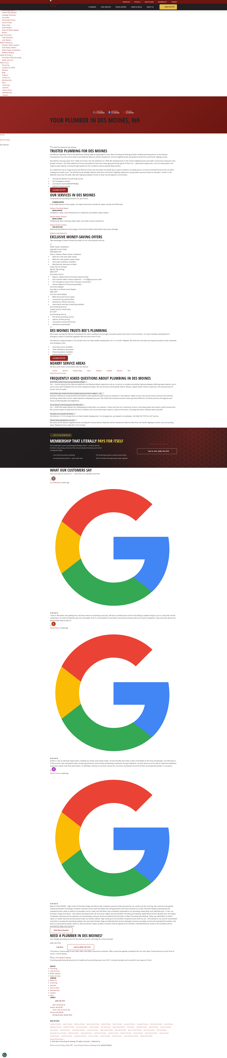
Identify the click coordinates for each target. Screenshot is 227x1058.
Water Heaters (5, 43)
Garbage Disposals (9, 15)
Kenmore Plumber (165, 1027)
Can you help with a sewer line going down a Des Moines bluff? (66, 405)
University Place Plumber (131, 1036)
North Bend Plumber (100, 1033)
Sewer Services (7, 60)
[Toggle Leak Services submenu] (11, 35)
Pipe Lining (6, 25)
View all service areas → (57, 1039)
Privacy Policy (65, 1045)
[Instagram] (53, 964)
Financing (5, 65)
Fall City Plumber (106, 1027)
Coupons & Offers (8, 68)
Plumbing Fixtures (8, 20)
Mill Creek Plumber (149, 1030)
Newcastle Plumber (86, 1033)
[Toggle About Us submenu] (8, 63)
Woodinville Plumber (146, 1036)
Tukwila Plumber (117, 1036)
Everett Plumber (94, 1027)
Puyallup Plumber (113, 1033)
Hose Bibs (5, 17)
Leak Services (5, 35)
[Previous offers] (51, 244)
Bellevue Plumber (79, 1024)
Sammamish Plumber (151, 1033)
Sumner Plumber (93, 1036)
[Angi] (61, 964)
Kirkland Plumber (65, 1030)
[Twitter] (56, 964)
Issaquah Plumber (141, 1027)
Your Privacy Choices (82, 1045)
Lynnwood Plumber (92, 1030)
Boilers (4, 32)
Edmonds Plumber (68, 1027)
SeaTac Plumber (164, 1033)
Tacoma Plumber (105, 1036)
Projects (5, 75)
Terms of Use (55, 1045)
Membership (6, 80)
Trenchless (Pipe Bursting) (11, 57)
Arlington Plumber (55, 1024)
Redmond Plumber (126, 1033)
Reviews (5, 70)
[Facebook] (51, 964)
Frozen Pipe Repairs (9, 12)
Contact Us (6, 77)
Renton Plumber (138, 1033)
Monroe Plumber (162, 1030)
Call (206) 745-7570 (59, 190)
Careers (5, 95)
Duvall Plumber (168, 1024)
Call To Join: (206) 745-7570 (158, 451)
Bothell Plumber (106, 1024)
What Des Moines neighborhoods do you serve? (62, 420)
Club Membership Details (158, 444)
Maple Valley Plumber (106, 1030)
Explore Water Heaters (58, 217)
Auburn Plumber (68, 1024)
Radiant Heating (8, 52)
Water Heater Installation (11, 50)
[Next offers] (51, 327)
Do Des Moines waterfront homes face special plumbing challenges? (68, 382)
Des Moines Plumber (156, 1024)
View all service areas (58, 373)
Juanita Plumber (153, 1027)
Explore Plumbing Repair (59, 208)
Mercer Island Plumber (135, 1030)
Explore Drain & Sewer (58, 225)
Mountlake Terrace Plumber (58, 1033)
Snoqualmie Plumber (80, 1036)
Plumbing (92, 7)
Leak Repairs (6, 40)
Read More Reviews (61, 930)
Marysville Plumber (120, 1030)
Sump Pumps (7, 22)
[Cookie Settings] (4, 1055)
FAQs (4, 83)
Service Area (7, 90)
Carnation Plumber (129, 1024)
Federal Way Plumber (119, 1027)
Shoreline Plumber (66, 1036)
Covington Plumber (142, 1024)
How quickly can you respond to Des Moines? (62, 413)
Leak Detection (7, 37)
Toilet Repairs (7, 27)
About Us (3, 63)
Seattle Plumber (54, 1036)
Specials (5, 88)
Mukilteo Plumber (73, 1033)
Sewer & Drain (5, 55)
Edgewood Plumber (56, 1027)
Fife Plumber (131, 1027)
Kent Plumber (54, 1030)
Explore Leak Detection (58, 233)
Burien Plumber (117, 1024)
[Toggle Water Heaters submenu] (12, 43)
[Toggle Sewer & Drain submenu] (12, 55)
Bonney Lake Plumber (93, 1024)
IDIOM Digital (104, 1041)
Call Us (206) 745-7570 (82, 947)
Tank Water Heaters (9, 47)
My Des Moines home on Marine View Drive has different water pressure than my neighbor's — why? (76, 393)
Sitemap (93, 1045)
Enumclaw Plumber (82, 1027)
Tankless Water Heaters (10, 45)
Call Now (59, 947)
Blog (3, 72)
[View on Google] (113, 610)
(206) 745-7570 (169, 7)
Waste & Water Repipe (10, 30)
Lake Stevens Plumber (78, 1030)
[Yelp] (58, 964)
